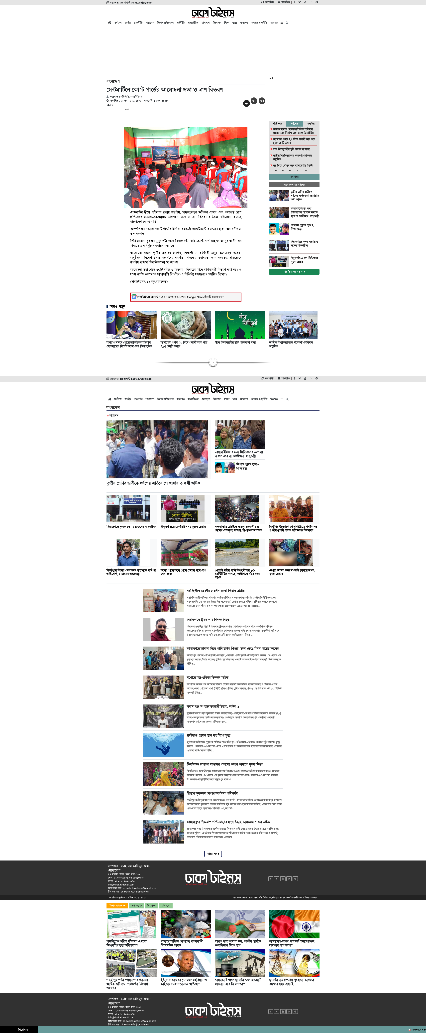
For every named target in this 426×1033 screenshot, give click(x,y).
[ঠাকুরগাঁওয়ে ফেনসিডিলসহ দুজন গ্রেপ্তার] (280, 261)
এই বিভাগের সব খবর (294, 272)
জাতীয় (128, 22)
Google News (195, 297)
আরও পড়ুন (117, 306)
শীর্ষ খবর (277, 123)
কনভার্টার (269, 2)
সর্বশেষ (118, 22)
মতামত (274, 22)
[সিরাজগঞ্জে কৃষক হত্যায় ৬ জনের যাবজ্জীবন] (280, 245)
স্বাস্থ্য (234, 22)
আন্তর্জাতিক (193, 22)
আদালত (244, 22)
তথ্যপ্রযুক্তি (136, 905)
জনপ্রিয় (311, 123)
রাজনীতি (138, 22)
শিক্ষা (226, 22)
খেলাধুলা (206, 22)
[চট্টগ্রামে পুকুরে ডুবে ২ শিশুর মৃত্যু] (280, 229)
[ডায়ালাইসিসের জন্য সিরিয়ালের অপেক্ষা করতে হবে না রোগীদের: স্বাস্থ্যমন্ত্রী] (280, 212)
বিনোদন (217, 22)
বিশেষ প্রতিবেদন (165, 22)
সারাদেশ (150, 22)
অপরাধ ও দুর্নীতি (259, 22)
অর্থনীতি (181, 22)
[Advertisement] (213, 52)
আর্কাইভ (286, 2)
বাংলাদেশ (113, 81)
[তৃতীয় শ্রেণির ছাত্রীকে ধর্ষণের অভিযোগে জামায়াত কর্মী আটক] (280, 195)
